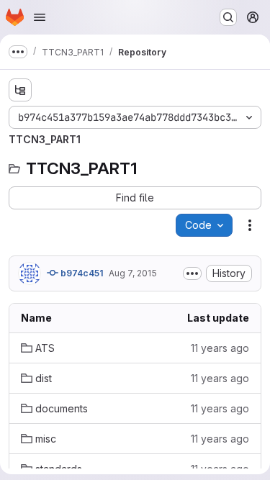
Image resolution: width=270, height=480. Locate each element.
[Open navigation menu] (39, 17)
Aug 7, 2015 (133, 273)
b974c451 (80, 273)
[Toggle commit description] (192, 273)
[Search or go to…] (228, 17)
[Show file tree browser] (20, 89)
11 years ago (220, 348)
